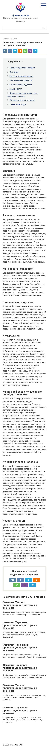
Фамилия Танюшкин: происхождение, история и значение (20, 647)
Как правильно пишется (21, 80)
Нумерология (16, 89)
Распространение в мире (21, 76)
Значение (14, 72)
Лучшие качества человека (22, 100)
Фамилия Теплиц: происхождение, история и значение (20, 605)
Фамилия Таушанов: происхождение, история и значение (20, 625)
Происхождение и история (22, 68)
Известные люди (18, 104)
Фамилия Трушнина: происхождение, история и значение (20, 710)
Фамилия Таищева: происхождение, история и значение (20, 667)
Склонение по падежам (21, 84)
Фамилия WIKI (20, 15)
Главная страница (10, 39)
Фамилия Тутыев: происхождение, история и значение (20, 688)
